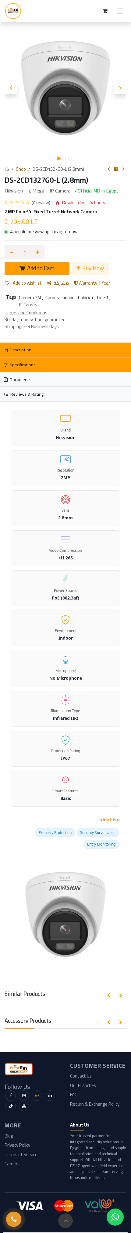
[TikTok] (10, 1106)
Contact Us (81, 1075)
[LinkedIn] (50, 1095)
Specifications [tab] (22, 365)
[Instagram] (24, 1095)
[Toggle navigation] (120, 11)
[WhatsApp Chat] (115, 1217)
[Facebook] (10, 1095)
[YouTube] (24, 1106)
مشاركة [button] (61, 282)
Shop (21, 169)
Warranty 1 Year (94, 282)
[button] (11, 88)
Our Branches (83, 1085)
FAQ (74, 1094)
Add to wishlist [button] (27, 282)
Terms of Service (21, 1154)
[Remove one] (11, 252)
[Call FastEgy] (13, 1219)
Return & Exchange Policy (94, 1104)
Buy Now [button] (92, 268)
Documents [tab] (20, 379)
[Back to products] (116, 169)
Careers (12, 1163)
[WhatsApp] (37, 1095)
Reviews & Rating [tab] (26, 394)
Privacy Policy (17, 1145)
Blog (9, 1135)
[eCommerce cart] (105, 11)
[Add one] (38, 252)
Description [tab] (20, 350)
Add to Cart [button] (40, 268)
